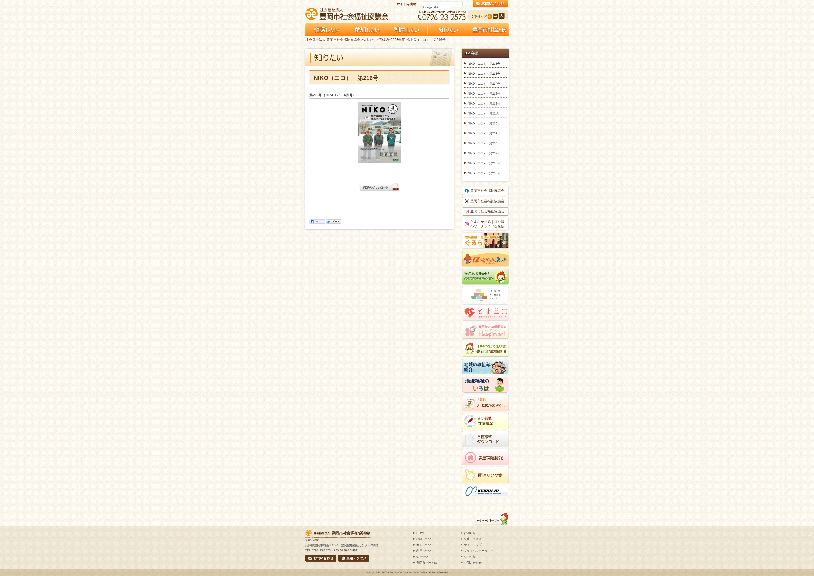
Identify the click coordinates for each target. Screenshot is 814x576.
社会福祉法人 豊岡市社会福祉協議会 (346, 14)
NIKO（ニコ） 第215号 (484, 73)
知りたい (370, 40)
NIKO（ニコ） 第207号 (484, 153)
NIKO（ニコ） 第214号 (484, 83)
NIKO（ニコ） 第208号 (484, 143)
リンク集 (470, 556)
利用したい (423, 550)
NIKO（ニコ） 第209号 (484, 133)
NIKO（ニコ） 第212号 (484, 103)
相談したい (423, 539)
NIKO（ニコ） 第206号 (484, 163)
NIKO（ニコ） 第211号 (484, 113)
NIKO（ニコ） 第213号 (484, 93)
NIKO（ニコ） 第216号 (484, 63)
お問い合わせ (473, 562)
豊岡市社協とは (426, 562)
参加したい (423, 545)
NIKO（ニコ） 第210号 (484, 123)
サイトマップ (473, 545)
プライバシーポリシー (478, 550)
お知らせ (470, 533)
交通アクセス (473, 539)
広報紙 (384, 40)
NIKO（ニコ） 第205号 (484, 173)
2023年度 (398, 40)
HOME (420, 533)
